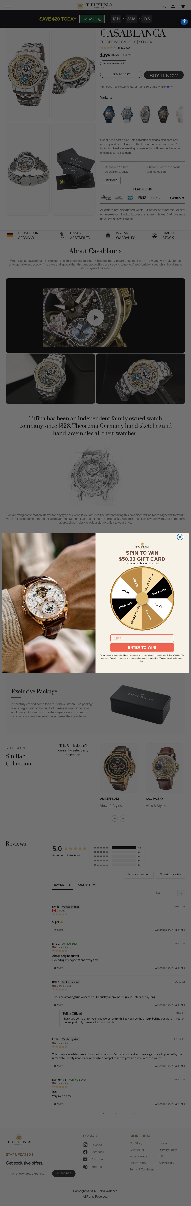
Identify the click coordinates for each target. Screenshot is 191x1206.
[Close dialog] (180, 537)
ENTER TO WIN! (142, 647)
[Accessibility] (184, 22)
